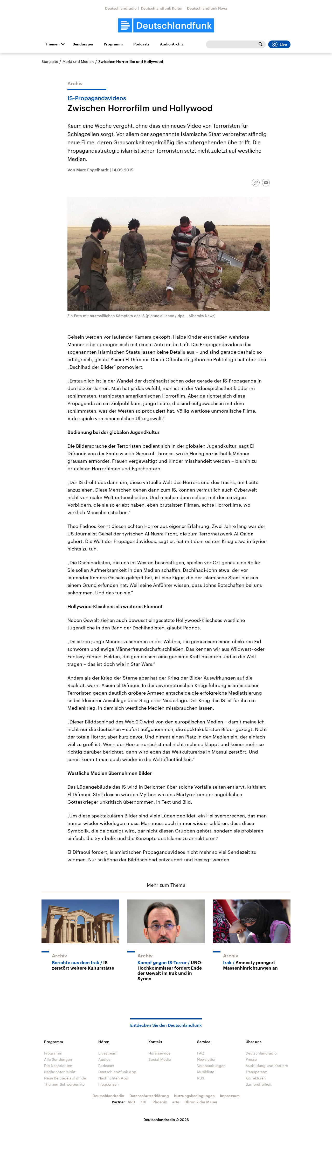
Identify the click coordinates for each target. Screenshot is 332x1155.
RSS (200, 1078)
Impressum (230, 1095)
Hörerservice (159, 1053)
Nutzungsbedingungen (194, 1095)
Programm (113, 44)
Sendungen (83, 44)
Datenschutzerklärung (149, 1095)
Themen (52, 44)
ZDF (143, 1102)
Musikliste (205, 1072)
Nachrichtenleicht (59, 1072)
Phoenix (160, 1102)
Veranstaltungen (211, 1065)
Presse (251, 1059)
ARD (131, 1102)
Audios (104, 1059)
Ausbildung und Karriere (267, 1065)
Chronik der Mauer (201, 1102)
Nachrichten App (113, 1078)
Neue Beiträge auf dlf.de (65, 1078)
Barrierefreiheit (259, 1084)
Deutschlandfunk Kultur (162, 8)
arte (175, 1102)
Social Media (159, 1059)
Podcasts (141, 44)
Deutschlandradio (121, 8)
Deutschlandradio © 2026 (166, 1119)
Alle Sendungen (58, 1059)
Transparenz (256, 1072)
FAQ (200, 1053)
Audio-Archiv (172, 44)
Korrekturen (256, 1078)
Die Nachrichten (58, 1065)
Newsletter (206, 1059)
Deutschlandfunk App (117, 1072)
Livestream (107, 1053)
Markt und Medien (78, 61)
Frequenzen (108, 1084)
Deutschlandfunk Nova (207, 8)
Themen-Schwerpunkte (64, 1084)
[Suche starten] (260, 44)
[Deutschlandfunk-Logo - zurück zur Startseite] (166, 25)
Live (283, 44)
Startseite (50, 61)
